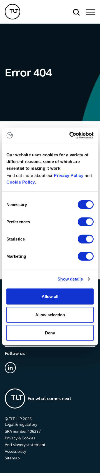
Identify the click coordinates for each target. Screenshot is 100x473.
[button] (89, 12)
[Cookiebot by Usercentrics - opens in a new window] (71, 135)
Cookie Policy (20, 182)
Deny (50, 333)
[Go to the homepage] (38, 398)
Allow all (50, 296)
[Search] (76, 12)
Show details (70, 278)
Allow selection (50, 314)
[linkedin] (10, 368)
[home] (12, 11)
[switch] (86, 221)
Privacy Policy (68, 175)
